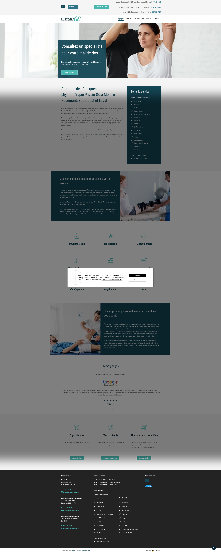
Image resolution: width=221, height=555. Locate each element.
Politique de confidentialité (112, 279)
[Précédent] (9, 50)
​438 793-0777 (67, 526)
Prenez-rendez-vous (109, 202)
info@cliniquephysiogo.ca (71, 492)
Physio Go (73, 550)
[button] (129, 19)
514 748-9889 (67, 508)
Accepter (137, 275)
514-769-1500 (156, 2)
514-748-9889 (156, 7)
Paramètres (137, 280)
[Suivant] (211, 50)
